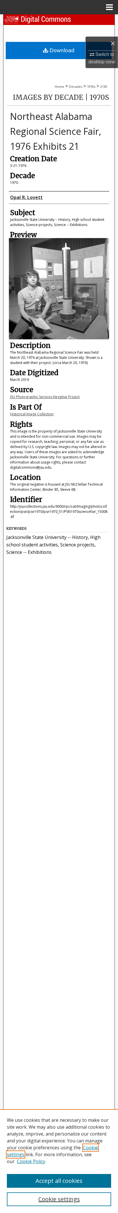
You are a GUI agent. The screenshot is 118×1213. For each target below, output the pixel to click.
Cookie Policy (31, 1161)
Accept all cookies (59, 1181)
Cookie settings (59, 1199)
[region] (59, 1161)
